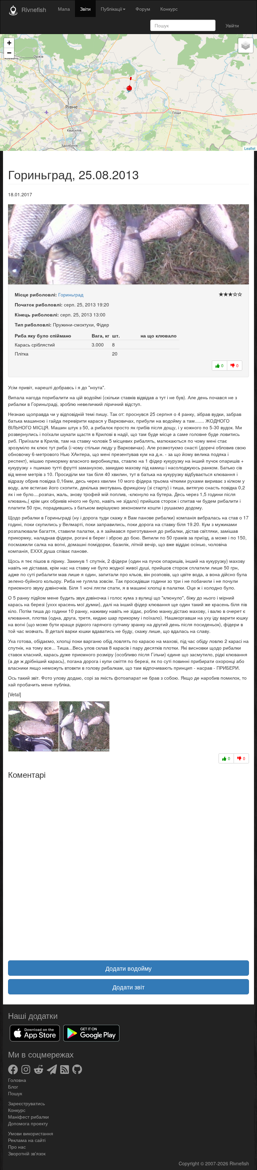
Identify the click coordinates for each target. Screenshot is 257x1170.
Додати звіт (128, 986)
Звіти (85, 8)
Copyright (189, 1163)
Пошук (15, 1093)
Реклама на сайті (27, 1140)
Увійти (232, 25)
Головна (17, 1080)
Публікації (111, 8)
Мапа (64, 8)
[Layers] (245, 45)
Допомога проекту (28, 1123)
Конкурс (169, 8)
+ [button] (9, 43)
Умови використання (30, 1133)
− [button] (9, 53)
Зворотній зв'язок (27, 1153)
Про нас (17, 1146)
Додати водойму (128, 968)
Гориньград (70, 294)
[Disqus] (128, 865)
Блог (13, 1086)
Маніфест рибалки (28, 1116)
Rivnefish (239, 1163)
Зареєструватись (26, 1103)
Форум (143, 8)
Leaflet (249, 148)
